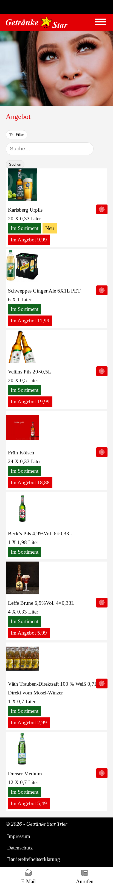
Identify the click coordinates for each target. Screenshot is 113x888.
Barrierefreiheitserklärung (33, 859)
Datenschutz (20, 848)
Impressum (18, 836)
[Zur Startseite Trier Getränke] (36, 22)
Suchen (15, 164)
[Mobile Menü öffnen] (100, 22)
